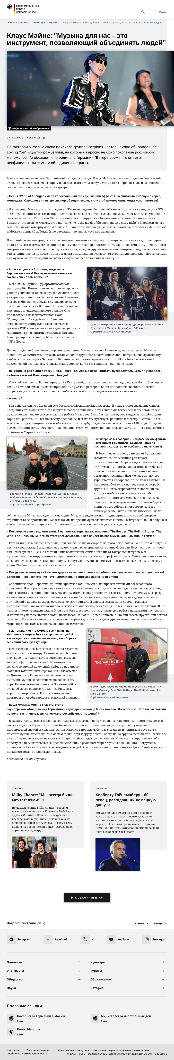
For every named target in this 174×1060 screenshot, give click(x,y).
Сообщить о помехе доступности (27, 1053)
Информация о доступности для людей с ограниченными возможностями (103, 1050)
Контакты (13, 1050)
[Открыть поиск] (142, 10)
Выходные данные (38, 1050)
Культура (39, 22)
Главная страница (18, 22)
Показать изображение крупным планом (127, 293)
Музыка (54, 22)
